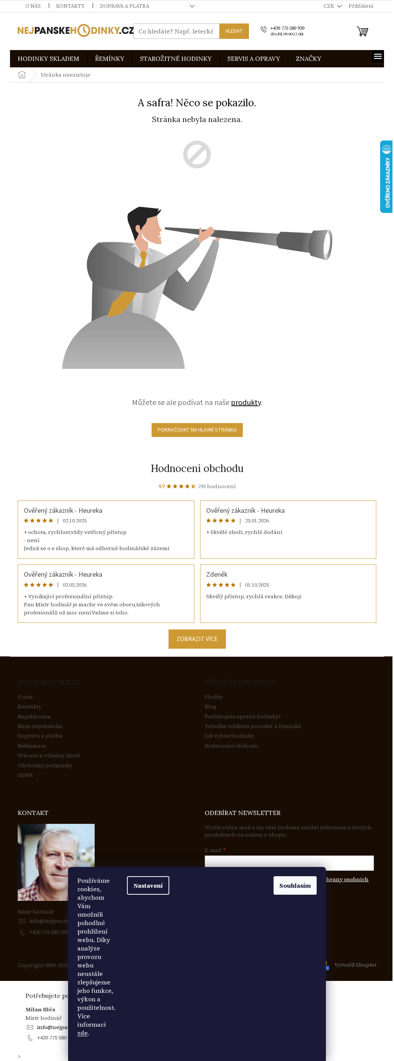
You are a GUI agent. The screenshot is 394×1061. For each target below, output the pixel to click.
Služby (214, 697)
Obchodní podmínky (45, 765)
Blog (210, 706)
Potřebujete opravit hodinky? (243, 716)
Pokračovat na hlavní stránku (197, 430)
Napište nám (34, 716)
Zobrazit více (197, 639)
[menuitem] (48, 58)
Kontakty (70, 6)
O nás (33, 6)
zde (82, 1033)
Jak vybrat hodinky (229, 736)
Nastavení (148, 885)
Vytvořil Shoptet (355, 965)
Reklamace (32, 746)
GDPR (25, 775)
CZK (329, 6)
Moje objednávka (40, 726)
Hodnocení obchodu (197, 468)
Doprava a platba (124, 6)
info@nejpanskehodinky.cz (65, 921)
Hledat (234, 31)
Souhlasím (295, 885)
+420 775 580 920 (48, 932)
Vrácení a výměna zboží (49, 755)
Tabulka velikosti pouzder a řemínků (253, 726)
